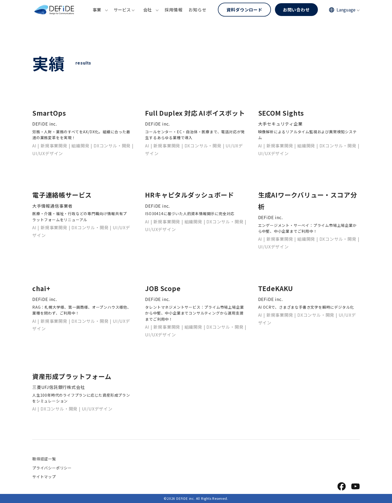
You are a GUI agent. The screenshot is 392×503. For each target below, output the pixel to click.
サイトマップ (44, 476)
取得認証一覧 (44, 458)
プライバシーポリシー (52, 467)
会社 (147, 9)
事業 (97, 9)
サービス (122, 9)
